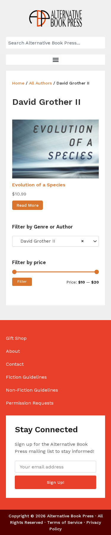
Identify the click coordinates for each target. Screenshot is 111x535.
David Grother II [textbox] (50, 241)
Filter (22, 281)
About (13, 351)
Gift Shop (16, 338)
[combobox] (55, 43)
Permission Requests (30, 403)
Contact (15, 364)
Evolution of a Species (38, 185)
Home (18, 83)
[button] (55, 59)
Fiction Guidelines (26, 377)
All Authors (40, 83)
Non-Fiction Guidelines (32, 390)
